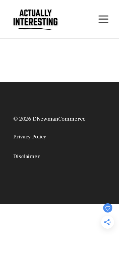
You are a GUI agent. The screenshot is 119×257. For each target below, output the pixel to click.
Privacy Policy (29, 136)
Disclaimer (26, 156)
